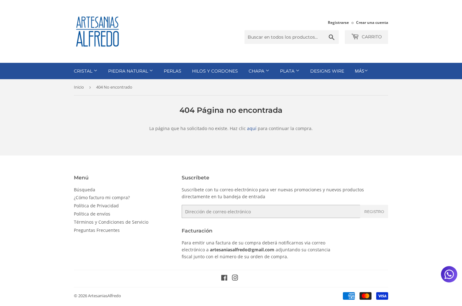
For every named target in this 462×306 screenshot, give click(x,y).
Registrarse (338, 22)
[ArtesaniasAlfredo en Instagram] (235, 278)
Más (359, 71)
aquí (251, 128)
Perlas (172, 71)
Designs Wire (327, 71)
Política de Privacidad (96, 206)
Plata (288, 71)
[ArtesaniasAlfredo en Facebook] (224, 278)
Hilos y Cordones (215, 71)
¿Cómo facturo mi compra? (102, 197)
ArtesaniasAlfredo (104, 295)
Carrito (371, 37)
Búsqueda (84, 190)
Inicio (79, 87)
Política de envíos (92, 214)
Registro (374, 211)
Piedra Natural (128, 71)
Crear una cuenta (372, 22)
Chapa (257, 71)
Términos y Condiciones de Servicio (111, 222)
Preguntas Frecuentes (97, 230)
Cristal (84, 71)
